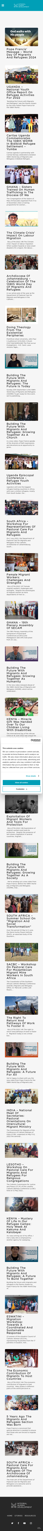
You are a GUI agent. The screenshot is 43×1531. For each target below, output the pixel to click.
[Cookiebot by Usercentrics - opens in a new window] (30, 740)
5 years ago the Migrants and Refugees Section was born (20, 1420)
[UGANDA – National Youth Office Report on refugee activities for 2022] (21, 74)
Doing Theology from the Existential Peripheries (19, 331)
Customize (20, 789)
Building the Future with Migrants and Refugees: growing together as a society (21, 871)
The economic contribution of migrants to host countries (19, 1374)
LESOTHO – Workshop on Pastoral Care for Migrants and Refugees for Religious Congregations (20, 1172)
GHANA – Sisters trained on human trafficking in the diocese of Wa (21, 191)
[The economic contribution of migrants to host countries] (21, 1358)
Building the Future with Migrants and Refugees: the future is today (18, 381)
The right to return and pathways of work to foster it (21, 1022)
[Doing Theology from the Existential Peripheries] (21, 315)
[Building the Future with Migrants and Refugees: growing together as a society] (21, 852)
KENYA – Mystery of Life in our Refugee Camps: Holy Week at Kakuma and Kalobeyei (20, 1225)
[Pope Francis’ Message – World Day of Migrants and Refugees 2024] (21, 37)
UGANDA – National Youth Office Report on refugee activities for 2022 (20, 92)
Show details (31, 776)
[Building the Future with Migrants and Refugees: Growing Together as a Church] (21, 411)
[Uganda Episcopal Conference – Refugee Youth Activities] (21, 463)
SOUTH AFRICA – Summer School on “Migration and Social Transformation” (21, 921)
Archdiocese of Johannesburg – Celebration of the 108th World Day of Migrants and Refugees (21, 283)
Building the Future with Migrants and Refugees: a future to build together (21, 1273)
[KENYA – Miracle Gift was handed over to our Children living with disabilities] (21, 707)
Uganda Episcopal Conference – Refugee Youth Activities (20, 479)
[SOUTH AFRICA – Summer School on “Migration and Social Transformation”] (21, 903)
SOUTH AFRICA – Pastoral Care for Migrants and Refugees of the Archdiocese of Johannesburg (20, 1469)
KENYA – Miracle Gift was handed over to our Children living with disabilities (19, 725)
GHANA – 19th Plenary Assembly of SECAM (20, 625)
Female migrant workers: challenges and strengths (18, 578)
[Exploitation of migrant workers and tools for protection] (21, 804)
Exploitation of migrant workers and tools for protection (19, 820)
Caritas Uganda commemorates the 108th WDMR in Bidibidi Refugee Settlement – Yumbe (21, 142)
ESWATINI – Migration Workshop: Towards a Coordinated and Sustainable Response (20, 1324)
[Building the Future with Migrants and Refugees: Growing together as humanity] (21, 655)
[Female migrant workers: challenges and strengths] (21, 562)
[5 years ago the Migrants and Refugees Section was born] (21, 1404)
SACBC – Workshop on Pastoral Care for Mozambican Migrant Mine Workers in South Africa (21, 971)
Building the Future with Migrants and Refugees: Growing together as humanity (21, 675)
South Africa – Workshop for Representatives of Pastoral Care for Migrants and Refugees (21, 528)
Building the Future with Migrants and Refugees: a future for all (21, 1069)
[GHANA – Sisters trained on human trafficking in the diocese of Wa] (21, 174)
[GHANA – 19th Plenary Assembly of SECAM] (21, 610)
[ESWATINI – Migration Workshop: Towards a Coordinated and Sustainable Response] (21, 1304)
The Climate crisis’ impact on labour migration (21, 236)
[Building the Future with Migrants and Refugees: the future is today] (21, 363)
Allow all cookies (21, 782)
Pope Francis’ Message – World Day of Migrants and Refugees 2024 (21, 53)
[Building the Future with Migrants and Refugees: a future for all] (21, 1051)
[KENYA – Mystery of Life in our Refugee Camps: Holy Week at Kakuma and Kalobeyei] (21, 1206)
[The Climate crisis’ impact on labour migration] (21, 220)
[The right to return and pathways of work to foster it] (21, 1005)
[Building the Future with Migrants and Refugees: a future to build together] (21, 1255)
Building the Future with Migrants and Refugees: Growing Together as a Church (21, 431)
